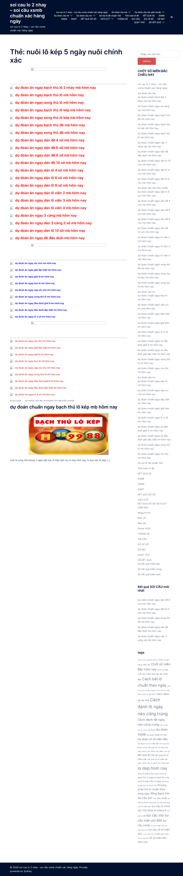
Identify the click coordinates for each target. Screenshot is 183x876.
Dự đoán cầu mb (119, 12)
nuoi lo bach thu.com (148, 773)
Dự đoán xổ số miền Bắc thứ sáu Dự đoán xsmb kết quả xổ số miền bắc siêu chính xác (153, 747)
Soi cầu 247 (145, 798)
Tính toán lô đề (132, 15)
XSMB (161, 15)
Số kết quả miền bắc (149, 563)
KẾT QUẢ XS (149, 15)
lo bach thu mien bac (160, 763)
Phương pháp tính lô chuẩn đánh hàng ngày (152, 789)
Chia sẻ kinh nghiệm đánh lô (148, 660)
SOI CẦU (136, 19)
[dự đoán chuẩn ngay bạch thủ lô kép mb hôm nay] (68, 433)
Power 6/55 (144, 528)
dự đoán (151, 730)
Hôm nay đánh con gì (160, 751)
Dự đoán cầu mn (84, 15)
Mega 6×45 (144, 512)
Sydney (28, 871)
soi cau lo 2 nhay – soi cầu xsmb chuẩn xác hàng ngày (28, 13)
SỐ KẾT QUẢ (155, 22)
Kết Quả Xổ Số (146, 755)
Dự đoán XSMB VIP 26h (157, 735)
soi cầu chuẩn (160, 798)
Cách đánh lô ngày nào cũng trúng (153, 706)
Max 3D (142, 517)
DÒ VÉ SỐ (149, 19)
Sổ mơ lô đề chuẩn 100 (110, 15)
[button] (172, 17)
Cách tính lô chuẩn (163, 690)
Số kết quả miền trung (150, 569)
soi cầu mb (155, 815)
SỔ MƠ (161, 19)
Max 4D (142, 523)
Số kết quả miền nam (149, 574)
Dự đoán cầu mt (61, 15)
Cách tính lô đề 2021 (147, 694)
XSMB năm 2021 (162, 834)
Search (147, 61)
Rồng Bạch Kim (160, 793)
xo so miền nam (148, 834)
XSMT (74, 19)
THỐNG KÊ (123, 19)
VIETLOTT (105, 19)
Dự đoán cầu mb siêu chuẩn (148, 12)
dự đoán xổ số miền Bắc (153, 739)
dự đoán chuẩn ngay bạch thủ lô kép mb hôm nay (63, 407)
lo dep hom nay (152, 768)
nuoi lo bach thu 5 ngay (149, 781)
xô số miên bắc (143, 838)
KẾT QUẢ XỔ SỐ (88, 19)
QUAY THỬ (139, 22)
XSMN (64, 19)
